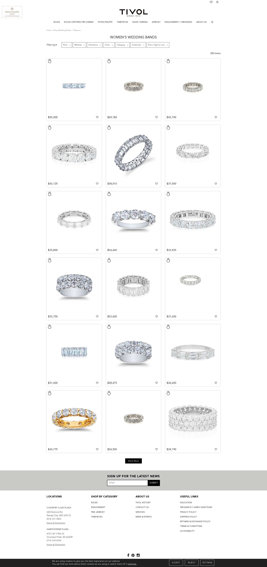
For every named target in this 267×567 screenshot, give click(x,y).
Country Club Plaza (59, 508)
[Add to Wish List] (97, 117)
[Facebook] (128, 555)
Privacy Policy (188, 512)
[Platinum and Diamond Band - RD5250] (133, 219)
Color (107, 45)
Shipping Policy (188, 517)
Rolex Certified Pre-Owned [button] (79, 22)
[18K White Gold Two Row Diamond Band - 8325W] (133, 352)
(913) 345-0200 (54, 541)
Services (140, 512)
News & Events (144, 517)
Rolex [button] (57, 22)
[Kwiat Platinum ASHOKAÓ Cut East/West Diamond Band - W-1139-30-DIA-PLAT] (74, 219)
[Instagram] (138, 555)
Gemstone (93, 45)
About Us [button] (201, 22)
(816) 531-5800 (54, 519)
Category (121, 45)
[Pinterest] (133, 555)
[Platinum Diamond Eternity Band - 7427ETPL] (133, 418)
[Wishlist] (211, 2)
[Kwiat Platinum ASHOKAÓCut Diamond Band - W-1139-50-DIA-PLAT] (74, 86)
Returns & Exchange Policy (195, 522)
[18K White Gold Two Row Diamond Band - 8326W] (74, 285)
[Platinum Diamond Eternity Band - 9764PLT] (192, 86)
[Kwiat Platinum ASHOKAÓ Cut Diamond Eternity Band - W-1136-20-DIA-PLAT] (74, 352)
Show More (133, 461)
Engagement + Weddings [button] (178, 22)
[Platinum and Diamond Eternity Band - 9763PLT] (192, 219)
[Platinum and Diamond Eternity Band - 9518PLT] (192, 153)
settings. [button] (132, 564)
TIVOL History (143, 503)
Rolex (94, 503)
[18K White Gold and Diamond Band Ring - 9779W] (192, 418)
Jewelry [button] (156, 22)
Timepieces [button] (122, 22)
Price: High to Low (156, 45)
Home (49, 30)
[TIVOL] (134, 12)
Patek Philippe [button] (105, 22)
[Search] (212, 22)
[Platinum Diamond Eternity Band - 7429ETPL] (133, 86)
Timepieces (96, 517)
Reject (191, 563)
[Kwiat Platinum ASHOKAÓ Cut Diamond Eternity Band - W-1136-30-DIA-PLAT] (133, 285)
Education (186, 503)
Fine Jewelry (98, 512)
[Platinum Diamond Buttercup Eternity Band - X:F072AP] (133, 153)
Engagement (98, 507)
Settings (207, 563)
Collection (136, 45)
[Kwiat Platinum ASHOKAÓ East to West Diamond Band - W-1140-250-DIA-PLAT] (192, 352)
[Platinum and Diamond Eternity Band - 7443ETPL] (192, 285)
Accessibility (187, 531)
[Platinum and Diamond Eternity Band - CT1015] (74, 153)
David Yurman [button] (140, 22)
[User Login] (217, 2)
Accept (176, 563)
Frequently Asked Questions (196, 507)
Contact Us (142, 507)
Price (65, 45)
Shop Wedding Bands (62, 30)
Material (77, 45)
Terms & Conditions (191, 526)
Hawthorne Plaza (57, 529)
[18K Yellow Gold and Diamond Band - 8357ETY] (74, 418)
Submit (154, 483)
